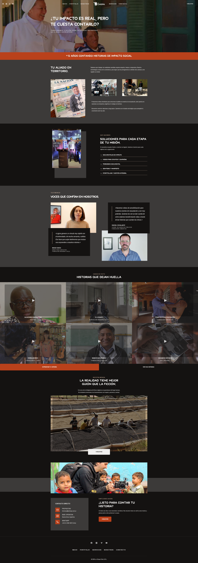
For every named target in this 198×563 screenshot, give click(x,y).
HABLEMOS (190, 3)
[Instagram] (6, 4)
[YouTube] (13, 4)
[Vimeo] (9, 4)
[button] (33, 300)
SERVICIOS (112, 4)
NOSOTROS (85, 4)
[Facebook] (3, 4)
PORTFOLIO (73, 4)
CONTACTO (123, 4)
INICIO (64, 4)
